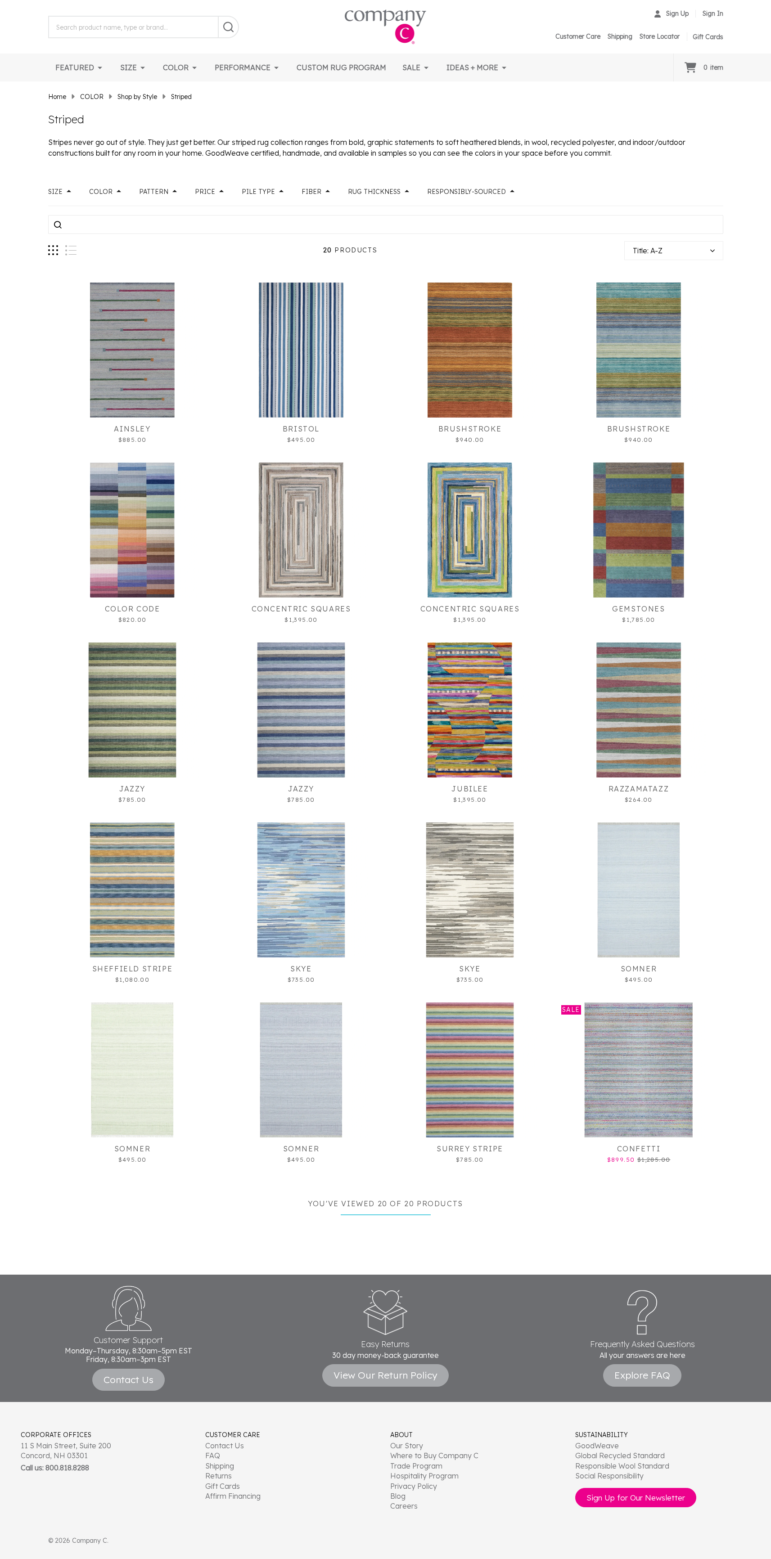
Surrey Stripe (470, 1148)
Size (55, 192)
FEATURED (74, 67)
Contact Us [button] (128, 1379)
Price (205, 192)
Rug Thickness (374, 192)
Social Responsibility (609, 1475)
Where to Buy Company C (434, 1455)
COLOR (176, 67)
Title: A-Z (648, 250)
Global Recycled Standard (620, 1455)
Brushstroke (470, 428)
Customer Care (577, 36)
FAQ (212, 1455)
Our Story (406, 1445)
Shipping (620, 36)
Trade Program (416, 1465)
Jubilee (469, 788)
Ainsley (132, 428)
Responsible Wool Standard (622, 1465)
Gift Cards (222, 1486)
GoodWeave (597, 1445)
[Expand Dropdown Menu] (100, 67)
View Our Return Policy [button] (385, 1375)
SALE (411, 67)
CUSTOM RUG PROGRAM (341, 67)
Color (101, 192)
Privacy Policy (413, 1486)
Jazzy (132, 788)
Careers (404, 1505)
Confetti (639, 1148)
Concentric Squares (301, 608)
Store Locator (660, 36)
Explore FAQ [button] (642, 1375)
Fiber (311, 192)
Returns (218, 1475)
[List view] (71, 250)
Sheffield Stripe (132, 968)
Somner (639, 968)
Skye (300, 968)
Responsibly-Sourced (466, 192)
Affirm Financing (233, 1496)
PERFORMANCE (243, 67)
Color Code (132, 608)
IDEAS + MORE (472, 67)
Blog (398, 1496)
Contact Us (224, 1445)
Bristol (301, 428)
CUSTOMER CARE (232, 1435)
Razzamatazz (639, 788)
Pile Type (258, 192)
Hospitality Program (424, 1475)
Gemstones (638, 608)
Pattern (153, 192)
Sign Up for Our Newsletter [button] (635, 1497)
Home (57, 97)
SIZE (128, 67)
